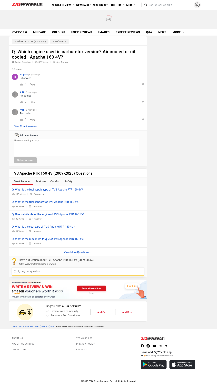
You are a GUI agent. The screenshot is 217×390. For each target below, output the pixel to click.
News (162, 32)
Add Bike (127, 312)
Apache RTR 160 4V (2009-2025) (30, 41)
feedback (82, 350)
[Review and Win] (78, 289)
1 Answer (36, 219)
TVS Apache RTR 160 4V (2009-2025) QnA (36, 326)
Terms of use (84, 338)
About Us (17, 338)
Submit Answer (25, 160)
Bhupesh (24, 74)
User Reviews (81, 32)
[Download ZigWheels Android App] (154, 364)
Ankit (22, 92)
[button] (145, 5)
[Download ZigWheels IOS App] (182, 364)
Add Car (101, 312)
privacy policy (85, 344)
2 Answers (39, 194)
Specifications (59, 41)
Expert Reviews (128, 32)
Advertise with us (23, 344)
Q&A (149, 32)
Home (14, 326)
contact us (19, 350)
